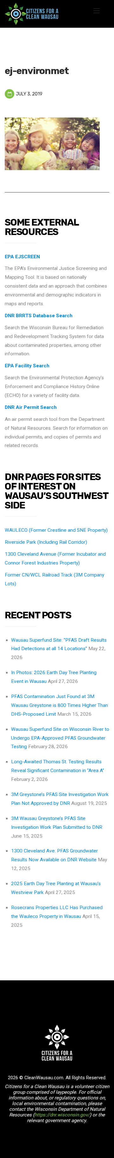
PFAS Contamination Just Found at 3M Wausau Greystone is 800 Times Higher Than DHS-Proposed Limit (59, 705)
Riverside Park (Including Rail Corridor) (46, 542)
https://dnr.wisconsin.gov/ (62, 1115)
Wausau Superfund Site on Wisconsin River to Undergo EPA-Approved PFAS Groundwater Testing (60, 738)
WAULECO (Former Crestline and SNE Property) (56, 530)
